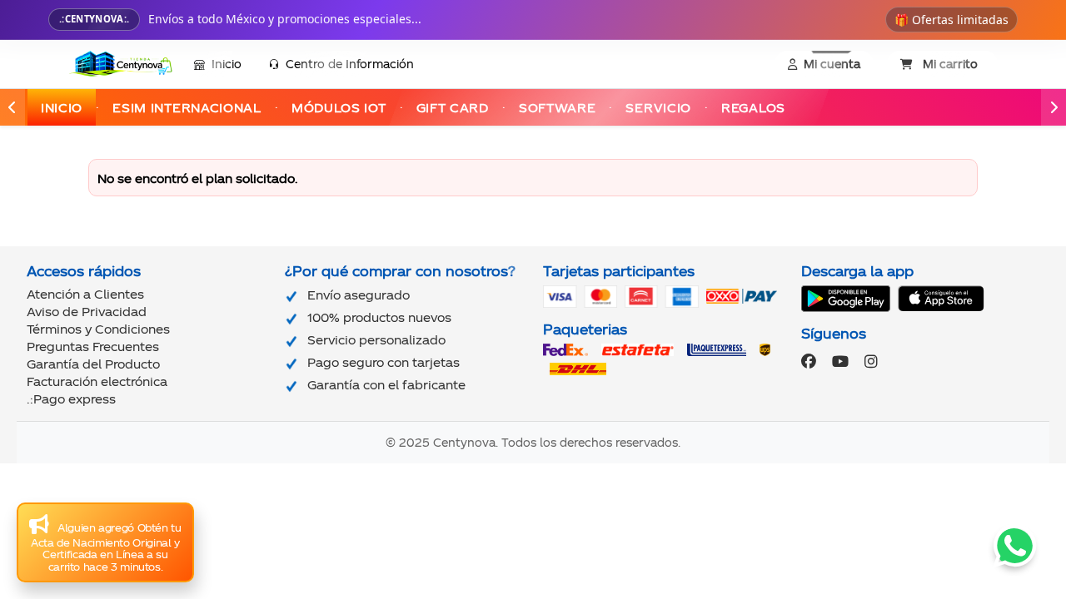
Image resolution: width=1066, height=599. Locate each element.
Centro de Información (350, 63)
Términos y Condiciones (98, 329)
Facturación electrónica (97, 381)
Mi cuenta (832, 63)
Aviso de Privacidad (87, 311)
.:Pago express (71, 399)
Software (557, 108)
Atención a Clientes (85, 294)
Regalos (753, 108)
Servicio (658, 108)
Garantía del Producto (93, 364)
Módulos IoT (338, 108)
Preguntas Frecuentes (93, 346)
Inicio (227, 63)
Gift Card (452, 108)
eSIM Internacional (187, 108)
